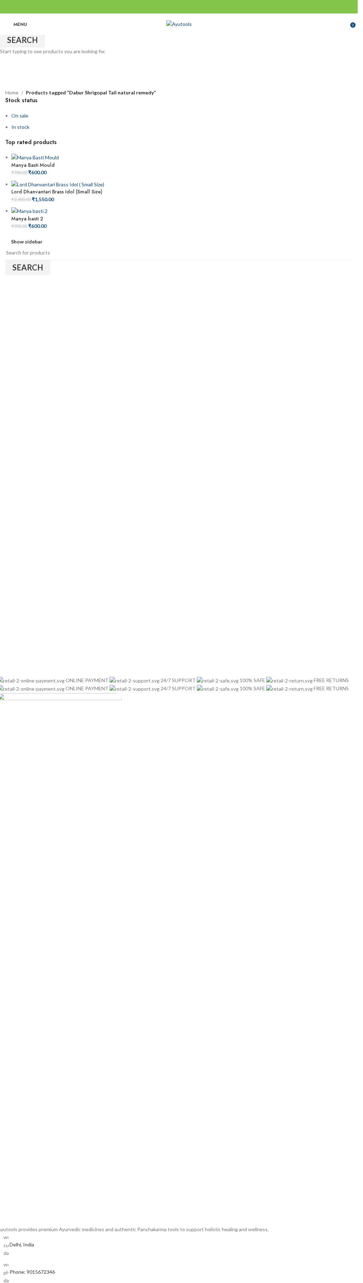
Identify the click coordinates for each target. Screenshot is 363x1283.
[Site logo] (179, 24)
